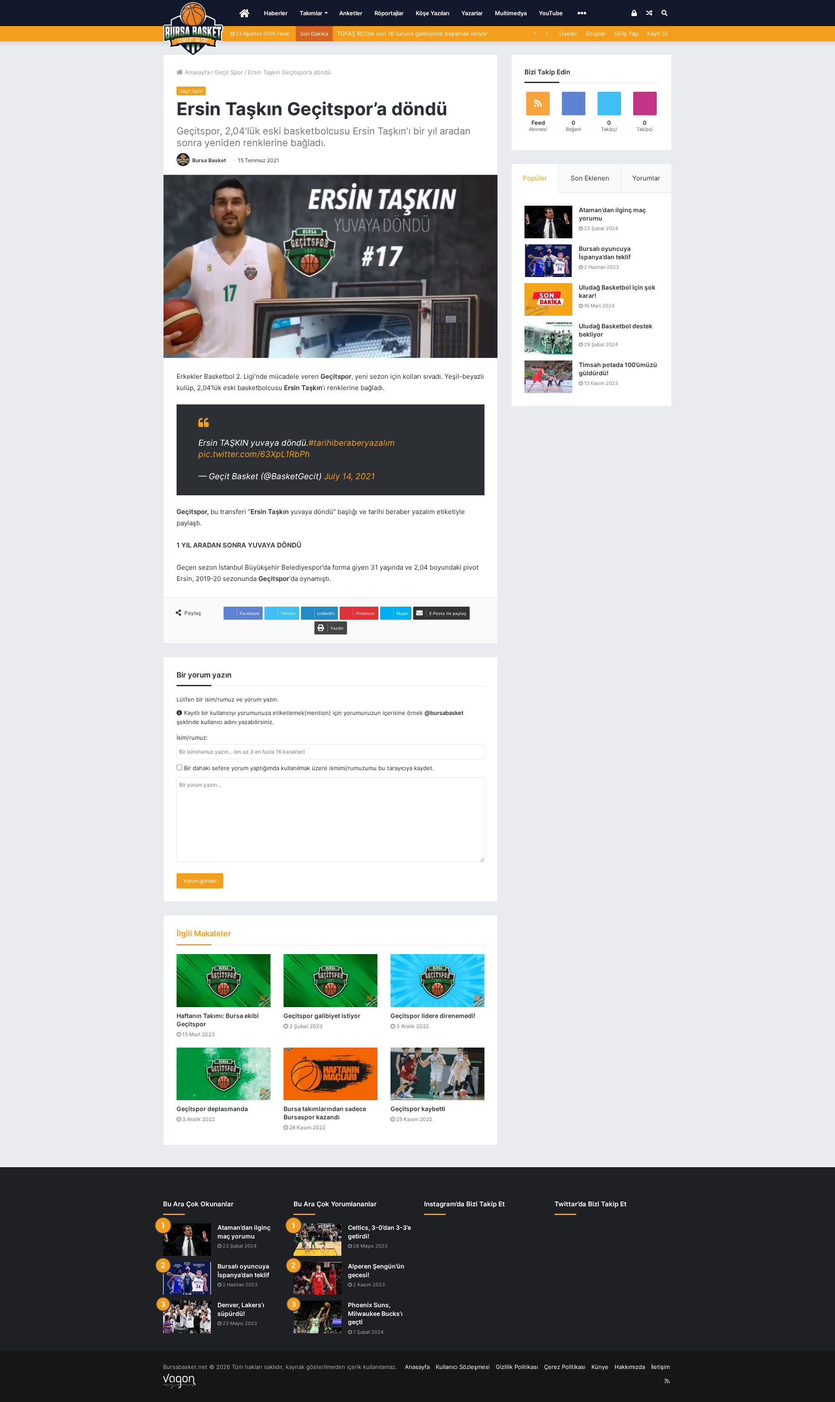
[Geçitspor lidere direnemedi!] (437, 980)
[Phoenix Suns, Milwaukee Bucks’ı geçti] (317, 1317)
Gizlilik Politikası (517, 1366)
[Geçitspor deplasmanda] (224, 1074)
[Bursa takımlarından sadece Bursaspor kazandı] (330, 1074)
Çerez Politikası (564, 1366)
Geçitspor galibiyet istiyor (322, 1015)
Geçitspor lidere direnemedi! (433, 1015)
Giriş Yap (626, 33)
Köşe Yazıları (432, 13)
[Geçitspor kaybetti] (437, 1074)
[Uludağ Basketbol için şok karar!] (548, 299)
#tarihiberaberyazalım (351, 443)
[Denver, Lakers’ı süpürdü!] (187, 1317)
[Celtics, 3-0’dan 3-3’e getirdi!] (317, 1239)
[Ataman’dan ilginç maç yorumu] (548, 222)
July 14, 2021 (349, 476)
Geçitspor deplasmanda (212, 1108)
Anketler (350, 13)
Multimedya (511, 13)
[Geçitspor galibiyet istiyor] (330, 980)
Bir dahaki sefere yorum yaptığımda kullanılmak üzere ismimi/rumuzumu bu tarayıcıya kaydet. (308, 767)
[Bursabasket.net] (193, 29)
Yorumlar (646, 178)
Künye (599, 1366)
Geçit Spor (228, 72)
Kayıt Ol (657, 33)
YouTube (551, 13)
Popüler (535, 178)
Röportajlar (389, 13)
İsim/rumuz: (192, 737)
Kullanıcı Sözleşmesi (463, 1366)
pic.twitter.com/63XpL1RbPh (254, 454)
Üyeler (568, 33)
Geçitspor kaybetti (418, 1108)
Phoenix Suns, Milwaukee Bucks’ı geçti (375, 1313)
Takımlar (311, 13)
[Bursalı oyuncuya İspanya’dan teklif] (548, 260)
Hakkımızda (630, 1366)
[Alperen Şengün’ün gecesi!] (317, 1278)
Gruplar (596, 33)
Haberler (275, 13)
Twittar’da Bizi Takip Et (590, 1204)
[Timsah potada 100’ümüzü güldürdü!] (548, 377)
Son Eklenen (590, 178)
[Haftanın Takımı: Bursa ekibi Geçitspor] (224, 980)
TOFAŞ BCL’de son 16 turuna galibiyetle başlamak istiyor (412, 33)
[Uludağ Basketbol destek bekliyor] (548, 338)
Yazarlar (472, 13)
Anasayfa (196, 72)
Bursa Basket (209, 160)
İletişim (660, 1366)
